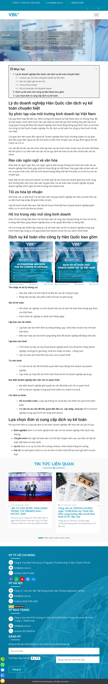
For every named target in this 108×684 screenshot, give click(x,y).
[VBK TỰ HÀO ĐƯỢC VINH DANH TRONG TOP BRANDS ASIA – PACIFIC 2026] (30, 487)
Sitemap (72, 681)
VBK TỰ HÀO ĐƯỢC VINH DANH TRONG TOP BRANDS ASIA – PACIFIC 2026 (29, 511)
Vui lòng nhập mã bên (20, 658)
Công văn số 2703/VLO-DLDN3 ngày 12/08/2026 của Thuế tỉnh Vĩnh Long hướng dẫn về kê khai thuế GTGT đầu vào (76, 512)
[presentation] (9, 506)
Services (18, 45)
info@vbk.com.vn (22, 568)
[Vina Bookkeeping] (14, 14)
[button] (40, 537)
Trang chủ (7, 45)
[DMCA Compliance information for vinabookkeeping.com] (16, 606)
